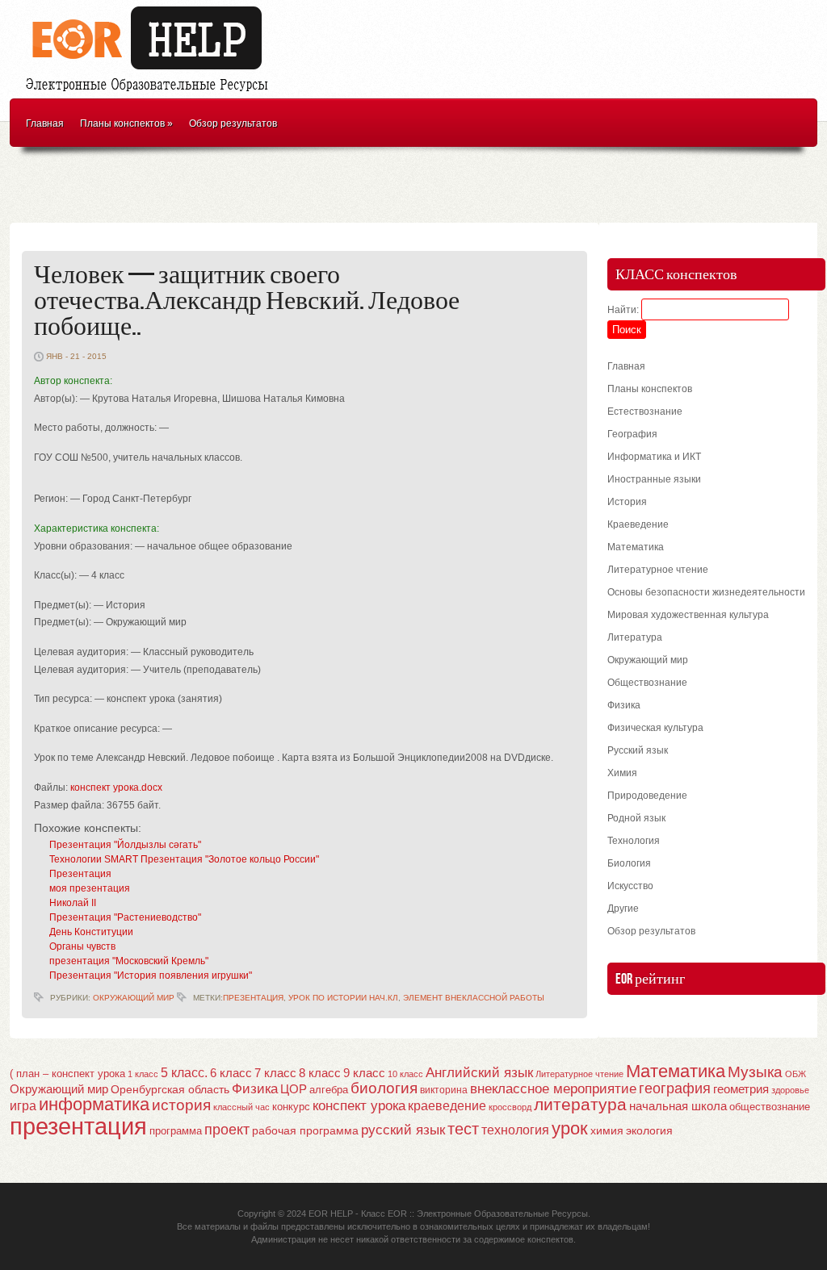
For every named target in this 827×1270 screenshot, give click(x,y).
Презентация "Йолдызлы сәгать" (125, 844)
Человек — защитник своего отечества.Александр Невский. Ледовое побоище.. (247, 301)
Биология (629, 863)
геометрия (741, 1089)
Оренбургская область (170, 1089)
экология (649, 1131)
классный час (241, 1107)
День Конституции (91, 932)
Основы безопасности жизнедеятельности (706, 592)
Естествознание (644, 411)
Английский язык (479, 1072)
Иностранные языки (654, 479)
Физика (623, 705)
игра (23, 1106)
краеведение (447, 1105)
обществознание (769, 1107)
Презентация (80, 873)
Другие (623, 908)
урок (570, 1128)
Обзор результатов (233, 123)
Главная (45, 123)
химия (606, 1131)
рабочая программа (305, 1130)
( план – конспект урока (67, 1073)
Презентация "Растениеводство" (125, 917)
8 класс (320, 1073)
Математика (635, 547)
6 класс (231, 1073)
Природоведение (647, 795)
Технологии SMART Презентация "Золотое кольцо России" (184, 859)
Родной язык (636, 818)
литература (580, 1104)
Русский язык (637, 750)
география (675, 1088)
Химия (622, 773)
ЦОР (293, 1089)
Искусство (630, 886)
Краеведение (638, 524)
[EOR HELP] (151, 93)
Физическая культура (655, 727)
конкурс (291, 1107)
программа (175, 1131)
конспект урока (359, 1105)
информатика (94, 1104)
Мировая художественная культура (688, 614)
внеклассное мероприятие (553, 1089)
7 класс (275, 1073)
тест (463, 1129)
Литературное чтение (657, 569)
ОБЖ (795, 1074)
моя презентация (89, 888)
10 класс (405, 1074)
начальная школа (678, 1106)
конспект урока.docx (116, 787)
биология (384, 1088)
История (627, 502)
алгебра (328, 1090)
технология (515, 1129)
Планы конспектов (126, 123)
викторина (444, 1090)
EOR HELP (331, 1213)
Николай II (72, 903)
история (181, 1105)
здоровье (790, 1090)
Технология (633, 840)
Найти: (623, 309)
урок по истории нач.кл (343, 997)
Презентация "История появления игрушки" (150, 975)
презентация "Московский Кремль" (128, 961)
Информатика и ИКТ (654, 456)
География (632, 434)
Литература (634, 637)
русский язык (403, 1130)
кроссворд (510, 1107)
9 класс (364, 1073)
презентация (253, 997)
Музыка (755, 1071)
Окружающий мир (133, 997)
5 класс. (184, 1073)
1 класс (143, 1074)
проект (227, 1129)
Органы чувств (82, 946)
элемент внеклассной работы (473, 997)
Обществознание (647, 682)
